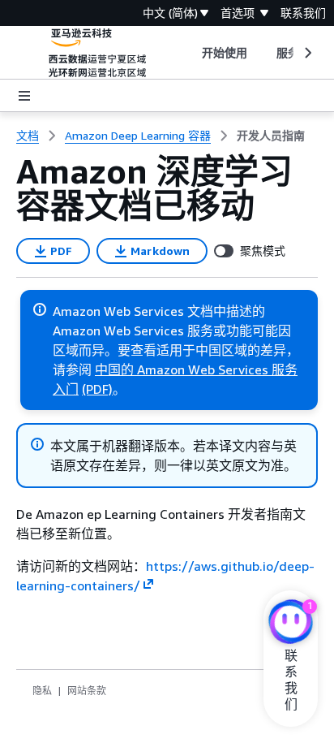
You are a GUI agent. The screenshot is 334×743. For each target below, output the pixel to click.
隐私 (42, 691)
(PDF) (97, 389)
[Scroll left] (189, 53)
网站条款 (86, 691)
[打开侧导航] (24, 96)
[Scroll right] (307, 53)
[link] (271, 135)
